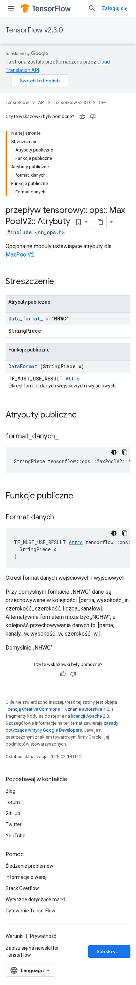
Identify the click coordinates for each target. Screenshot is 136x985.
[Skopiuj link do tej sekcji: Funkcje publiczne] (80, 496)
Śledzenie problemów (29, 866)
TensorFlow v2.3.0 (34, 30)
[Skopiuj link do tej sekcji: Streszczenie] (63, 282)
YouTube (15, 835)
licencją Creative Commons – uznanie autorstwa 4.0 (57, 709)
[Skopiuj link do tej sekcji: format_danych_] (67, 436)
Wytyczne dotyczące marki (35, 899)
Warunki (14, 936)
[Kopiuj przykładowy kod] (124, 452)
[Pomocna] (82, 116)
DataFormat (22, 366)
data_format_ (25, 318)
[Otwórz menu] (11, 8)
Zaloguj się (115, 8)
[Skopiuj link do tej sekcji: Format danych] (63, 517)
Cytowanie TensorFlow (30, 910)
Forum (13, 802)
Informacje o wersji (26, 877)
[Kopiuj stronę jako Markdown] (100, 222)
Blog (10, 791)
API (41, 102)
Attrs (73, 378)
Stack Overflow (22, 888)
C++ (102, 102)
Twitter (14, 824)
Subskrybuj (110, 951)
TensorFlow (17, 102)
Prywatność (43, 936)
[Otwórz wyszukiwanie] (92, 8)
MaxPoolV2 (20, 254)
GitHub (13, 813)
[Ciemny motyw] (113, 452)
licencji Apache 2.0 (90, 716)
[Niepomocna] (93, 116)
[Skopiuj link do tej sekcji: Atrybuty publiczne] (84, 415)
